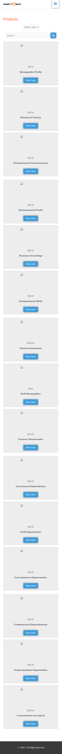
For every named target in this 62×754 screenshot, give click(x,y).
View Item (31, 80)
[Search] (53, 35)
